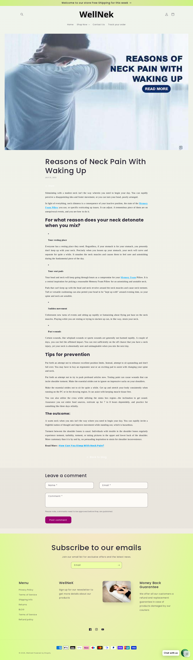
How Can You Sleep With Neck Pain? (81, 445)
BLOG (21, 609)
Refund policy (26, 619)
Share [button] (51, 185)
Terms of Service (28, 594)
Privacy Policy (26, 589)
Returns (23, 604)
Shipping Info (26, 599)
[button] (22, 14)
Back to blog (98, 457)
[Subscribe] (119, 565)
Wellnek (29, 653)
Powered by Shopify (42, 653)
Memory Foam (128, 277)
